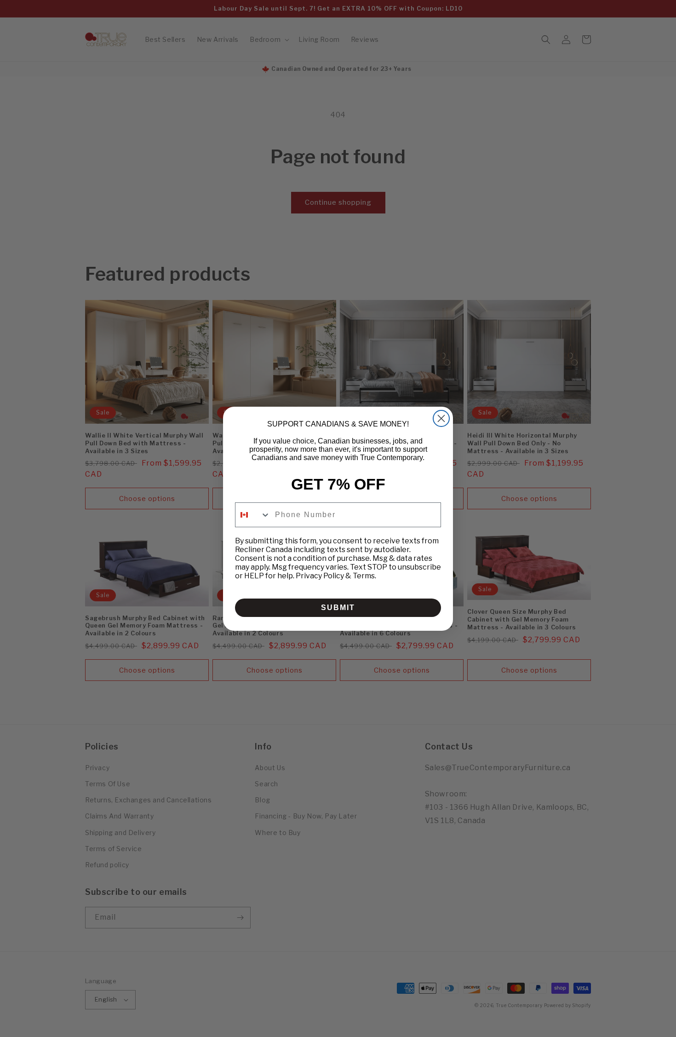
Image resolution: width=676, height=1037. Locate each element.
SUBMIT (338, 607)
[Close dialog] (441, 418)
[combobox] (252, 515)
